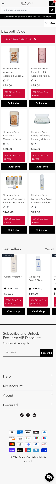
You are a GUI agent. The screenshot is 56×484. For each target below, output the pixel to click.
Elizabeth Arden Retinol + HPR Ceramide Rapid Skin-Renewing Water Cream (40, 72)
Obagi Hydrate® (13, 276)
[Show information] (34, 39)
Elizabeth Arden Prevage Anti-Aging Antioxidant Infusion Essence (42, 199)
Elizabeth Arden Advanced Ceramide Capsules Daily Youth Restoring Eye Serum (13, 135)
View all (49, 249)
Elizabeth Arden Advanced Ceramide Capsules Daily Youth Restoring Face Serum (13, 72)
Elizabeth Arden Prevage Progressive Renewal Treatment (14, 199)
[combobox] (28, 10)
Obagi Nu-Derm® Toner (36, 278)
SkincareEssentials (27, 457)
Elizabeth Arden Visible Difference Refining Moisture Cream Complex (40, 135)
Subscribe (46, 352)
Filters (52, 23)
